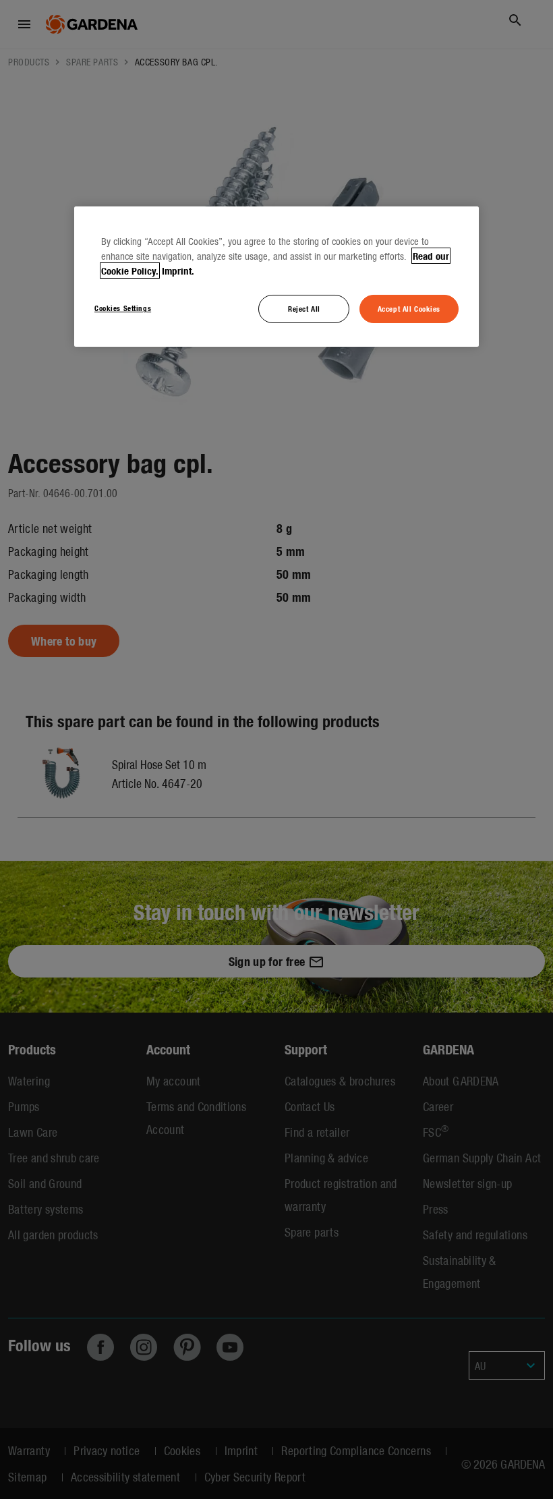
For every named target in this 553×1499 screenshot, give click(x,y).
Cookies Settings (122, 307)
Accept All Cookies (409, 308)
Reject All (304, 308)
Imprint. (178, 270)
